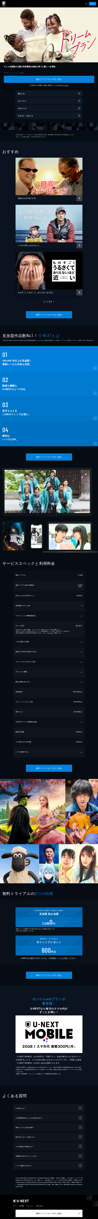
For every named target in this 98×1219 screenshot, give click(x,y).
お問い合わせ (39, 1205)
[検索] (86, 3)
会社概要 (21, 1205)
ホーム (15, 1205)
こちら (66, 85)
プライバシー (29, 1205)
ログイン (92, 4)
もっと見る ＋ (49, 301)
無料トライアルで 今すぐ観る (49, 79)
